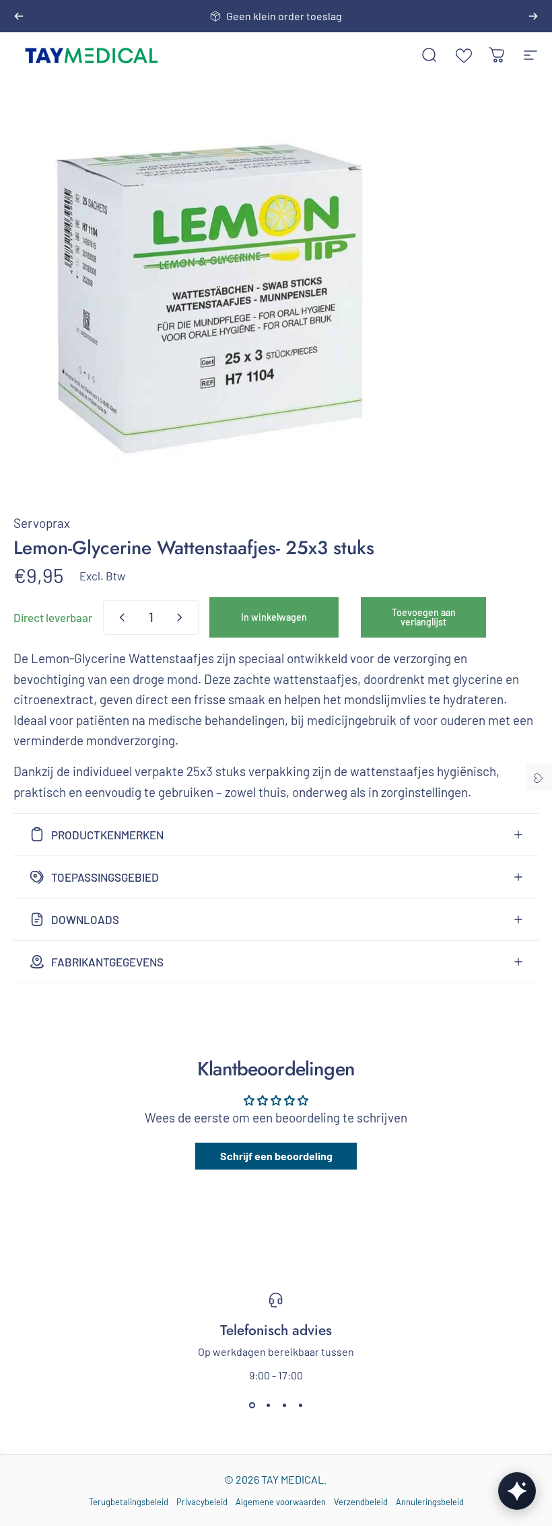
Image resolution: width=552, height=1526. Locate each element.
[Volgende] (533, 16)
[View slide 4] (300, 1406)
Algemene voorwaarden (281, 1501)
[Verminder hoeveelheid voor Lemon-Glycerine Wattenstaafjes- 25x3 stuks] (119, 617)
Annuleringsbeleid (430, 1501)
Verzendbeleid (361, 1501)
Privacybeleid (202, 1501)
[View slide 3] (284, 1406)
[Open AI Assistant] (517, 1491)
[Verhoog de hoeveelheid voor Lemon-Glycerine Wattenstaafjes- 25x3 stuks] (182, 617)
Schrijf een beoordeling (276, 1155)
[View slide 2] (268, 1406)
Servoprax (41, 523)
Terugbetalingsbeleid (128, 1501)
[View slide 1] (252, 1406)
